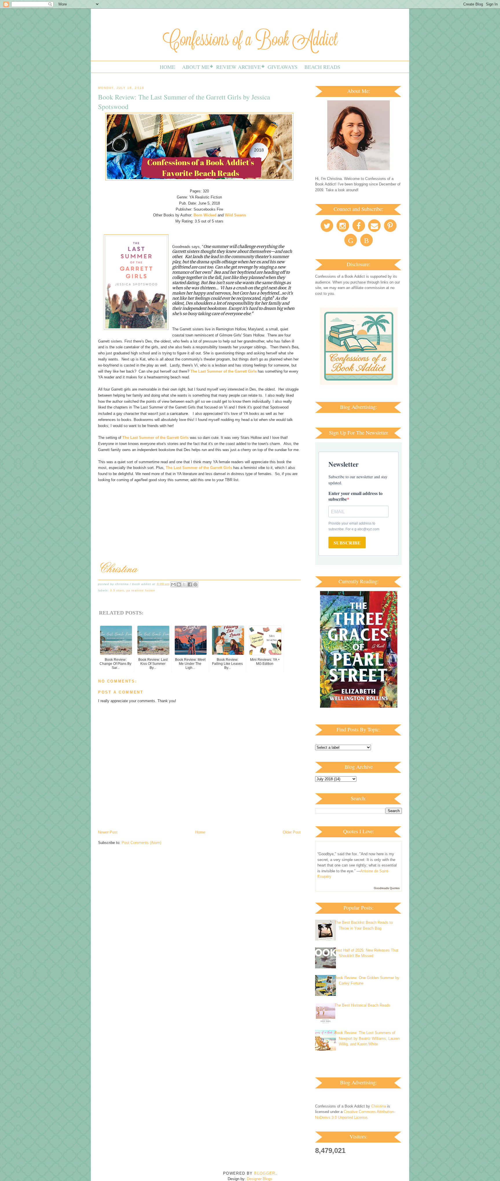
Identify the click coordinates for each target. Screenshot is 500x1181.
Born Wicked (205, 215)
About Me (195, 66)
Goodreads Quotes (387, 888)
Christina (378, 1106)
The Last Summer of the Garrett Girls (223, 371)
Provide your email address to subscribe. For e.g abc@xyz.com (353, 526)
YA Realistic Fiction (140, 590)
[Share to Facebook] (190, 584)
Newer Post (107, 832)
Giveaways (282, 66)
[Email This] (173, 584)
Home (167, 66)
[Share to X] (184, 584)
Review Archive (238, 66)
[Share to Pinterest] (195, 584)
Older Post (292, 832)
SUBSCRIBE (347, 542)
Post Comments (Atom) (141, 842)
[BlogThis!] (179, 584)
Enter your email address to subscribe (355, 496)
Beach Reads (322, 66)
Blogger (264, 1173)
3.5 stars (117, 590)
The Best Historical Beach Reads (362, 1005)
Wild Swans (235, 215)
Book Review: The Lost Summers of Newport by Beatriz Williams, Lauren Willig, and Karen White (367, 1038)
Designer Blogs (259, 1179)
